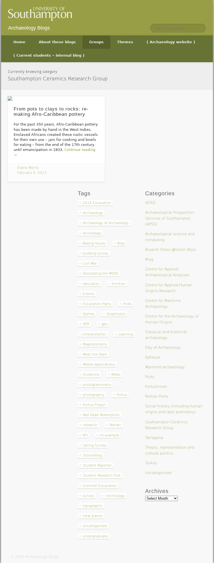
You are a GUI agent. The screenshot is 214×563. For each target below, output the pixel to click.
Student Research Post (102, 475)
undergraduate (95, 536)
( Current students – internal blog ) (48, 55)
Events (88, 294)
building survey (95, 253)
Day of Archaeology (163, 347)
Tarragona (154, 438)
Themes (125, 42)
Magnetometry (95, 344)
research (90, 425)
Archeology (92, 233)
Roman (115, 425)
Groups (96, 42)
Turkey (151, 463)
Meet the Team (95, 354)
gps (105, 324)
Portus (121, 395)
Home (19, 42)
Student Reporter (97, 465)
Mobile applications (99, 364)
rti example (109, 435)
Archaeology (93, 213)
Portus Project (94, 405)
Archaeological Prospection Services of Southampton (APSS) (169, 218)
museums (91, 374)
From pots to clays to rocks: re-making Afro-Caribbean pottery (51, 111)
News (115, 374)
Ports (149, 377)
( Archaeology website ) (171, 42)
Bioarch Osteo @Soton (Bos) (170, 249)
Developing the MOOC (101, 273)
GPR (86, 324)
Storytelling (92, 455)
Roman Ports (156, 396)
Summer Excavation (100, 486)
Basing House (94, 243)
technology (115, 496)
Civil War (90, 263)
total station (93, 516)
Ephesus (152, 357)
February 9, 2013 (32, 173)
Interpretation (94, 334)
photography (93, 395)
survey (88, 496)
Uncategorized (95, 526)
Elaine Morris (27, 168)
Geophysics (115, 314)
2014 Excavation (97, 203)
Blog (120, 243)
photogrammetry (97, 385)
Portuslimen (156, 386)
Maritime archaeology (165, 367)
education (91, 284)
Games (88, 314)
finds (127, 304)
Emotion (119, 284)
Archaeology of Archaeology (106, 223)
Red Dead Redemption (101, 415)
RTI (85, 435)
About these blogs (57, 42)
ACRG (150, 203)
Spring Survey (94, 445)
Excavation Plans (97, 304)
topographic (93, 506)
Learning (125, 334)
